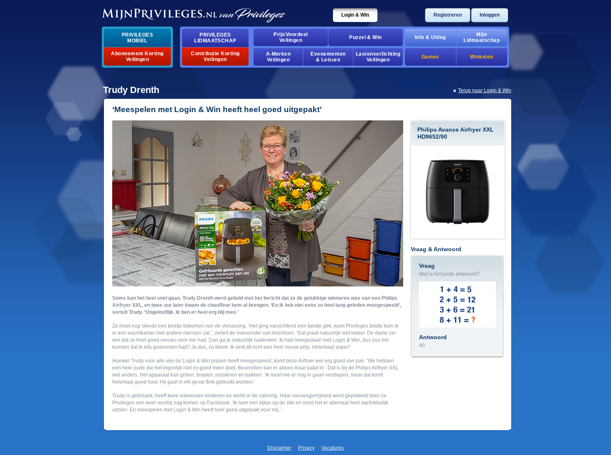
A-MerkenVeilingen (278, 57)
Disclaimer (279, 448)
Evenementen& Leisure (327, 57)
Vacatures (332, 448)
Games (430, 57)
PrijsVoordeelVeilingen (290, 37)
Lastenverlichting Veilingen (378, 57)
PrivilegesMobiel (137, 38)
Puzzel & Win (365, 37)
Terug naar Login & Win (484, 90)
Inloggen (490, 15)
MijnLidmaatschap (481, 37)
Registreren (448, 15)
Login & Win (355, 15)
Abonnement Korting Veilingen (137, 56)
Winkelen (481, 57)
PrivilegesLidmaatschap (215, 38)
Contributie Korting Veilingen (215, 56)
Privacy (306, 448)
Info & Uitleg (430, 37)
